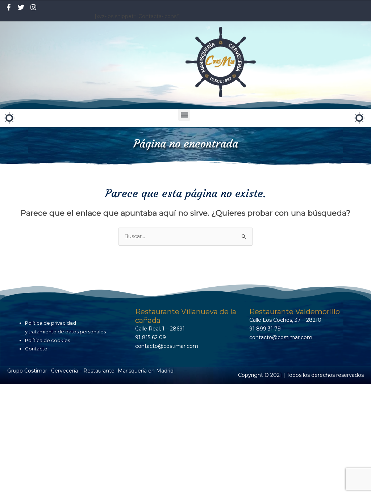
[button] (184, 115)
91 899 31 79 (265, 328)
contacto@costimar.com (166, 346)
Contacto (36, 349)
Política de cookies (47, 340)
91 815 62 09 (150, 337)
